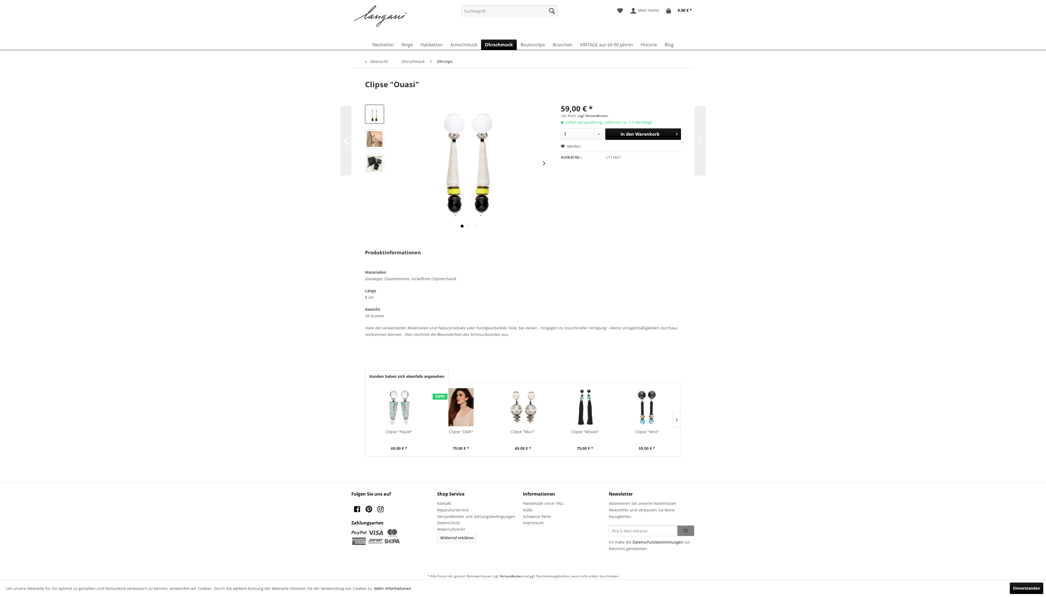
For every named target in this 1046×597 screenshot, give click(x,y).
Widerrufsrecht (451, 529)
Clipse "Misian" (585, 431)
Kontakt (444, 503)
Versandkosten (511, 576)
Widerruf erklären (457, 537)
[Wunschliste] (620, 10)
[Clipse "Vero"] (647, 407)
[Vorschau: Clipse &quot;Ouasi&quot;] (374, 114)
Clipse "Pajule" (399, 431)
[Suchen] (552, 10)
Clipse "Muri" (523, 431)
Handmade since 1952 (543, 503)
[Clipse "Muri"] (523, 407)
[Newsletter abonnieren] (685, 530)
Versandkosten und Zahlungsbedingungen (476, 516)
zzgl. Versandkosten (593, 115)
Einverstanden (1026, 588)
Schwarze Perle (537, 516)
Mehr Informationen (392, 588)
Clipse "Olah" (461, 431)
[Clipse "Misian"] (585, 407)
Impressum (533, 522)
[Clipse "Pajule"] (399, 407)
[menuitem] (509, 10)
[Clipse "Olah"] (461, 407)
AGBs (528, 509)
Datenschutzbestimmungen (658, 542)
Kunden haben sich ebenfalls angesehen (406, 376)
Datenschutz (448, 522)
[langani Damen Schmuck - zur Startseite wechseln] (380, 16)
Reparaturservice (453, 509)
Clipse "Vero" (647, 431)
